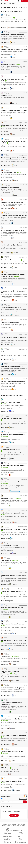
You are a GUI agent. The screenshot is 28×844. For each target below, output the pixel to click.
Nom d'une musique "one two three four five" (13, 158)
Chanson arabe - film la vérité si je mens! (12, 781)
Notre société (16, 823)
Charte (8, 825)
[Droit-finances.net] (20, 836)
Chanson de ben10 (6, 656)
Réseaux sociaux (24, 479)
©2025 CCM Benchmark (14, 827)
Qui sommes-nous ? (5, 823)
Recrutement (5, 824)
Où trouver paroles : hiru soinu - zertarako (12, 230)
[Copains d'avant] (7, 839)
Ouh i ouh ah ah (5, 768)
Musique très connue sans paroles (10, 352)
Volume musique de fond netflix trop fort (12, 624)
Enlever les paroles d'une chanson (10, 449)
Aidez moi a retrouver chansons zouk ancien (13, 381)
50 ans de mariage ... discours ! (9, 545)
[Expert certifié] (19, 491)
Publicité (21, 823)
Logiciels (25, 446)
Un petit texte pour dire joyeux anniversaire (13, 434)
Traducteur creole (6, 560)
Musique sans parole (7, 18)
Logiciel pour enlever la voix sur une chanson (13, 735)
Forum (5, 3)
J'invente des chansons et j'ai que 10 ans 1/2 (13, 591)
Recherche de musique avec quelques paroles (14, 110)
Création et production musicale (21, 699)
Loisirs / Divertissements (22, 432)
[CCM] (5, 1)
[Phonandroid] (20, 842)
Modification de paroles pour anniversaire (12, 513)
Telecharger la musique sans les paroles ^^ (13, 688)
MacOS (26, 399)
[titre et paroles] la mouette (8, 172)
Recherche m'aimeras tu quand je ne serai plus (14, 215)
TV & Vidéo (25, 272)
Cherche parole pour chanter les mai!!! (11, 245)
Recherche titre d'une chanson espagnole (12, 34)
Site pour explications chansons (10, 187)
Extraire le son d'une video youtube (10, 402)
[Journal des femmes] (7, 833)
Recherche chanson (6, 95)
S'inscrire (14, 815)
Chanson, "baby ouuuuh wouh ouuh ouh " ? (12, 607)
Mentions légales (16, 825)
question (25, 0)
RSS (11, 825)
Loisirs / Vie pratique (23, 510)
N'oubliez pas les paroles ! (8, 64)
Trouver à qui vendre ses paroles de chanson (13, 337)
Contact (24, 823)
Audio (26, 15)
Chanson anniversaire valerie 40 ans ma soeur (14, 529)
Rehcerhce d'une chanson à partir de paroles (13, 125)
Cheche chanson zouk (7, 498)
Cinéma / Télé (24, 61)
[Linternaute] (7, 836)
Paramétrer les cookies (21, 824)
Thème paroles (11, 3)
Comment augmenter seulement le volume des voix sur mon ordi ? (13, 275)
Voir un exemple (23, 799)
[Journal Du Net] (20, 833)
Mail (26, 557)
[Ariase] (7, 842)
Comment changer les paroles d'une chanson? (14, 640)
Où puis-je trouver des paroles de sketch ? (12, 465)
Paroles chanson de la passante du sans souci (14, 49)
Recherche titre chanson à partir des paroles (13, 575)
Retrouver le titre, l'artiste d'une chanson (12, 418)
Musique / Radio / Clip (23, 32)
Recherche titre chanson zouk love (10, 260)
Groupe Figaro (22, 825)
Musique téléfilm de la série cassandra (12, 202)
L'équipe (11, 823)
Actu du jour (5, 799)
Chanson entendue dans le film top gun (12, 751)
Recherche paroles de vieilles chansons (12, 719)
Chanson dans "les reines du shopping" (12, 366)
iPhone (26, 621)
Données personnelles (12, 824)
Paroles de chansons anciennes (10, 322)
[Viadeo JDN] (20, 839)
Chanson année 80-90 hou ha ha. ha (11, 307)
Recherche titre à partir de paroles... (11, 482)
